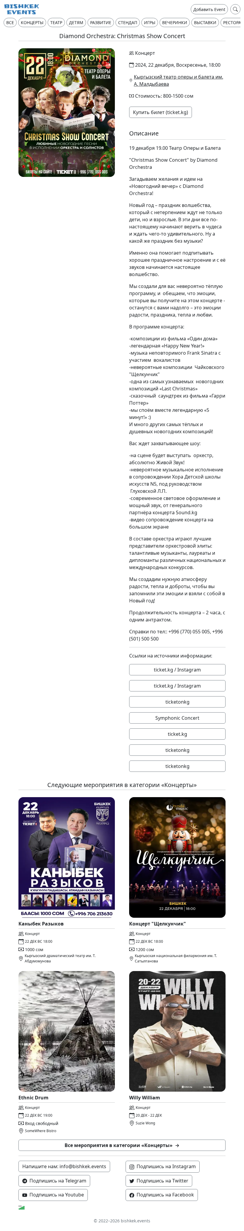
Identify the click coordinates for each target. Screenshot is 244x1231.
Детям (76, 22)
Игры (149, 22)
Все (10, 22)
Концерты (32, 22)
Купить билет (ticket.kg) (160, 112)
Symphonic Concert (177, 718)
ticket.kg (177, 734)
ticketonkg (177, 702)
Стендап (127, 22)
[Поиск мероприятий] (235, 9)
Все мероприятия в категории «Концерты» (122, 1145)
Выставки (205, 22)
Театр (56, 22)
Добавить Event (209, 9)
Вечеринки (174, 22)
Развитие (100, 22)
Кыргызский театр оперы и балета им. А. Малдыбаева (178, 80)
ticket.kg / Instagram (177, 669)
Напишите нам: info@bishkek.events (64, 1166)
